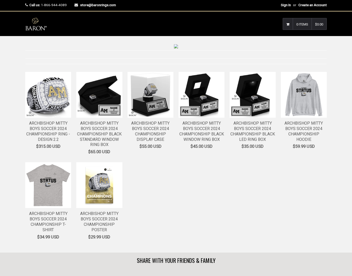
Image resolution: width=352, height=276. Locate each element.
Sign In (286, 5)
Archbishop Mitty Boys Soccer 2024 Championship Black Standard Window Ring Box (99, 134)
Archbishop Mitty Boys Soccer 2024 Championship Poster (99, 221)
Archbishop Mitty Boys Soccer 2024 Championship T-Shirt (48, 221)
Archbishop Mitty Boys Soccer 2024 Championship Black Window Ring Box (201, 131)
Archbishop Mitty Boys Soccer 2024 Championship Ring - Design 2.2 (48, 131)
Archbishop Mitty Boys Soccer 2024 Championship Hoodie (303, 131)
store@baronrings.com (98, 5)
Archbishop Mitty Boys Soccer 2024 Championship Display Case (150, 131)
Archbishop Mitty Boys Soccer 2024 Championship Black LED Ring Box (252, 131)
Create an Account (312, 5)
